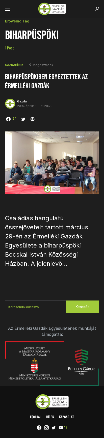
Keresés (82, 307)
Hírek (50, 417)
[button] (7, 9)
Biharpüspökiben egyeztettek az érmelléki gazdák (46, 81)
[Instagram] (46, 427)
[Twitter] (53, 427)
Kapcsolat (66, 417)
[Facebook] (39, 427)
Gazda (22, 101)
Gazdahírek (14, 65)
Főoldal (35, 417)
